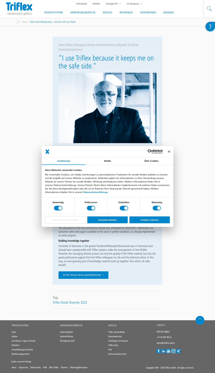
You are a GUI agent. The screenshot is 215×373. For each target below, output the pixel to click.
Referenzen (126, 12)
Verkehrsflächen (66, 336)
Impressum (23, 367)
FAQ (110, 349)
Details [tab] (107, 161)
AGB (45, 367)
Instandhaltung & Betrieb (22, 349)
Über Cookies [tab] (151, 161)
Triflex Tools (113, 345)
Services (107, 12)
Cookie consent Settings (21, 361)
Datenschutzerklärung (95, 192)
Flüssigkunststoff (67, 340)
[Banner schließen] (169, 152)
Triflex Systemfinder (116, 332)
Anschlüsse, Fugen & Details (23, 340)
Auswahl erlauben (107, 220)
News (25, 21)
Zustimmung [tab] (63, 161)
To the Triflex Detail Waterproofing (82, 275)
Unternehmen (148, 12)
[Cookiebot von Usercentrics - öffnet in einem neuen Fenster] (150, 151)
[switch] (91, 208)
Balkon (14, 336)
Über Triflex (54, 367)
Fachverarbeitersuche (117, 354)
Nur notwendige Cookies (65, 220)
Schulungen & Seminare (118, 340)
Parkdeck (15, 345)
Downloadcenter (115, 336)
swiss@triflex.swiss (165, 342)
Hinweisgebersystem (78, 367)
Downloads (81, 3)
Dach (14, 332)
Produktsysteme (53, 12)
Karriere (64, 367)
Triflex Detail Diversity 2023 (70, 302)
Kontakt (96, 3)
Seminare (168, 12)
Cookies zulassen (150, 220)
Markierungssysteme (20, 354)
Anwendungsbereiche (83, 12)
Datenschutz (35, 367)
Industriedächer (66, 332)
